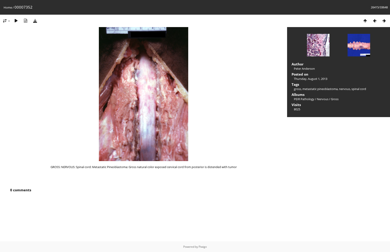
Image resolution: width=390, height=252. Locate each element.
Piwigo (203, 247)
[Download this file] (35, 20)
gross (297, 89)
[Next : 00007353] (384, 20)
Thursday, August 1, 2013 (310, 79)
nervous (344, 89)
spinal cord (358, 89)
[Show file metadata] (25, 20)
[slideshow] (16, 20)
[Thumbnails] (365, 20)
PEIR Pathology (304, 99)
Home (8, 7)
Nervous (322, 99)
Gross (335, 99)
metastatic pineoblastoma (320, 89)
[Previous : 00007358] (374, 20)
